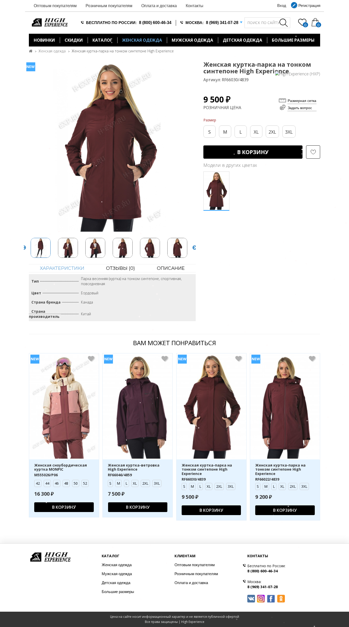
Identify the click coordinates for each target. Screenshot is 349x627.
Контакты (194, 6)
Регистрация (309, 5)
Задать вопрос (300, 108)
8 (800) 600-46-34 (155, 22)
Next (194, 247)
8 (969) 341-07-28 (222, 22)
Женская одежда (142, 40)
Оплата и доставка (159, 6)
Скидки (74, 40)
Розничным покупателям (109, 6)
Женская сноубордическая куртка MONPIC (60, 467)
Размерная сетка (302, 101)
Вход (281, 5)
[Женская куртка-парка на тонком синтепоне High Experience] (110, 147)
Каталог (102, 40)
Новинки (44, 40)
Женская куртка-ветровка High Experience (133, 467)
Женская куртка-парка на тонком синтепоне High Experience (123, 51)
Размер (209, 120)
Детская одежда (242, 40)
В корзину (253, 152)
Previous (23, 247)
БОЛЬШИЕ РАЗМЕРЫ (293, 40)
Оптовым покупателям (55, 6)
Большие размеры (118, 591)
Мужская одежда (192, 40)
